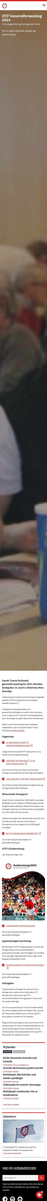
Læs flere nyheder (11, 1104)
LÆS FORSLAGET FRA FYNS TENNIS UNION (24, 779)
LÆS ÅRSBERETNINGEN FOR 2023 (20, 925)
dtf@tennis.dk (18, 730)
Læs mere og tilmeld (12, 1153)
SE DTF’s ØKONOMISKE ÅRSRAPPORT (22, 833)
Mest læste (19, 1051)
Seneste (7, 1051)
